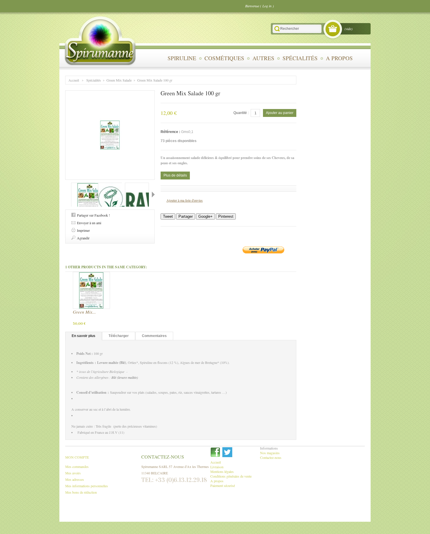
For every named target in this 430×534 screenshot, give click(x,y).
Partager (185, 216)
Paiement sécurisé (222, 485)
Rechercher (277, 29)
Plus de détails (175, 175)
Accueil (73, 80)
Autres (263, 58)
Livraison (216, 466)
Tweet (168, 216)
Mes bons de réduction (81, 492)
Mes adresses (74, 479)
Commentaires (154, 336)
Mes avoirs (73, 473)
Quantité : (241, 113)
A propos (339, 58)
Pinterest (225, 216)
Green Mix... (84, 312)
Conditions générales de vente (231, 476)
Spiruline (182, 58)
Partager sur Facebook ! (93, 215)
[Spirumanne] (100, 40)
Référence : (171, 132)
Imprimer (83, 230)
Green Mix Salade (119, 80)
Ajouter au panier (279, 113)
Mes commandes (77, 466)
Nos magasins (270, 452)
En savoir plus (83, 336)
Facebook (215, 452)
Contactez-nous (270, 457)
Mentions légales (222, 471)
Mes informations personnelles (86, 485)
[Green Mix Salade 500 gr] (91, 290)
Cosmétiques (224, 58)
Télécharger (119, 336)
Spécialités (300, 58)
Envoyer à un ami (89, 222)
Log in (266, 6)
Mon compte (77, 457)
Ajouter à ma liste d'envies (184, 200)
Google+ (205, 216)
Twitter (227, 452)
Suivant (153, 194)
